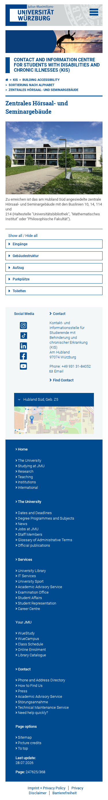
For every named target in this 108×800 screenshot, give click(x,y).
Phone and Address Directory (41, 680)
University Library (32, 571)
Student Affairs (30, 598)
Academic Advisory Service (40, 587)
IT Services (27, 576)
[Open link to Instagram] (21, 326)
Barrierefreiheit (64, 793)
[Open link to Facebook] (21, 356)
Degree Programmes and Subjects (46, 518)
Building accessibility (41, 80)
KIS (15, 80)
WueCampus (28, 638)
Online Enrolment (32, 649)
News (22, 524)
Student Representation (37, 603)
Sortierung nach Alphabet (31, 85)
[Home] (6, 80)
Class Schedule (30, 644)
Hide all (31, 235)
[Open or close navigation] (94, 12)
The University (29, 460)
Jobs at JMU (28, 529)
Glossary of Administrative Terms (45, 540)
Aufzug (18, 268)
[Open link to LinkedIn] (21, 346)
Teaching (25, 477)
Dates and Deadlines (35, 513)
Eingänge (20, 244)
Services (25, 559)
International (28, 487)
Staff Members (30, 534)
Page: (20, 772)
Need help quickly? (33, 712)
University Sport (30, 581)
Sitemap (25, 737)
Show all (15, 235)
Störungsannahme (33, 702)
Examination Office (33, 592)
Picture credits (29, 743)
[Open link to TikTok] (21, 336)
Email (58, 371)
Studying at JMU (31, 466)
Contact (59, 314)
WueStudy (26, 633)
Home (23, 449)
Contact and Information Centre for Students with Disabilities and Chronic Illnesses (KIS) (57, 65)
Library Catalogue (32, 655)
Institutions (27, 482)
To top (23, 748)
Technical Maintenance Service (43, 707)
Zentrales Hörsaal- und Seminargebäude (43, 90)
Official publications (34, 545)
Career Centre (29, 609)
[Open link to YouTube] (21, 366)
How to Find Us (30, 685)
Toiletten (19, 291)
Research (25, 471)
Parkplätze (21, 279)
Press (22, 691)
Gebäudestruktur (26, 256)
